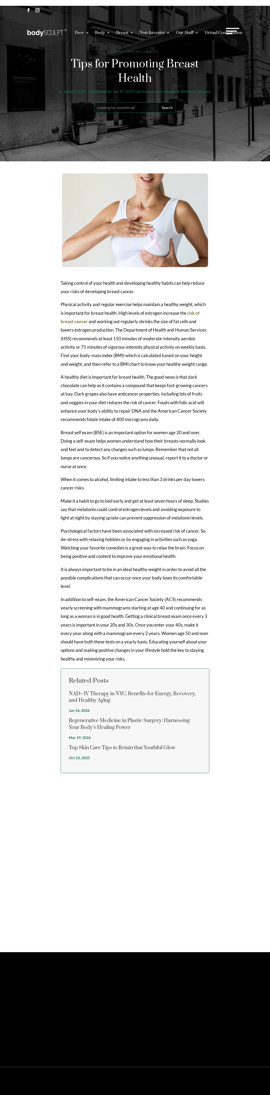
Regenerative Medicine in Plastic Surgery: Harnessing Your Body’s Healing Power (129, 724)
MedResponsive (156, 1077)
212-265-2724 (224, 6)
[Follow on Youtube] (28, 1011)
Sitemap (190, 1077)
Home (117, 51)
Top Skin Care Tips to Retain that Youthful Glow (122, 747)
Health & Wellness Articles (187, 91)
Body (100, 32)
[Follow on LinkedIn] (64, 1000)
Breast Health (150, 91)
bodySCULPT (75, 91)
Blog (220, 1085)
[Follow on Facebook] (28, 10)
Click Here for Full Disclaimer (82, 1048)
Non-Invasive (152, 32)
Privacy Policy (209, 1077)
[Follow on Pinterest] (46, 1000)
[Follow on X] (37, 1000)
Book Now (228, 15)
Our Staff (185, 32)
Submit (233, 930)
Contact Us (208, 982)
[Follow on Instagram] (37, 10)
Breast (122, 32)
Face (79, 32)
